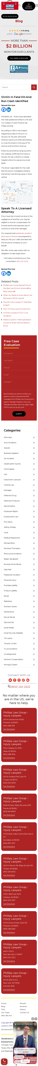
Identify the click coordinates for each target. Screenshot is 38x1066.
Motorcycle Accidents (12, 554)
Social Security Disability (13, 633)
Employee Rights (11, 511)
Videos (23, 1009)
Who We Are (6, 1016)
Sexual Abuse (9, 617)
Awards (7, 448)
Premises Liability (10, 585)
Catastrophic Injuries (12, 464)
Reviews (23, 1006)
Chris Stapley (9, 469)
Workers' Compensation (13, 659)
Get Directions (9, 729)
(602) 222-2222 (20, 686)
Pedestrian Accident (12, 575)
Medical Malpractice (12, 538)
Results (23, 1003)
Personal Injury (10, 580)
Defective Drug (10, 495)
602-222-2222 (22, 261)
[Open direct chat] (32, 1018)
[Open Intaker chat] (16, 1065)
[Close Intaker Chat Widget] (35, 1018)
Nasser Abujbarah (11, 559)
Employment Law (11, 517)
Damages (7, 490)
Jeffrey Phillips (10, 527)
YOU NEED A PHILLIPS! (19, 58)
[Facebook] (3, 109)
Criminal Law (9, 485)
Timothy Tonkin (10, 644)
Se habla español (29, 6)
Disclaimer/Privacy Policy (11, 1030)
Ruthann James (10, 607)
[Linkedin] (8, 109)
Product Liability (10, 591)
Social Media (9, 628)
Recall (6, 596)
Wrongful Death (10, 665)
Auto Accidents (10, 443)
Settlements (9, 612)
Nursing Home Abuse (12, 564)
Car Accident (9, 458)
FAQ (3, 1009)
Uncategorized (10, 654)
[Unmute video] (25, 1039)
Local (6, 533)
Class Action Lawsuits (12, 480)
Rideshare (8, 601)
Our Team (5, 1013)
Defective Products (12, 501)
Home (3, 1003)
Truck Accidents (10, 649)
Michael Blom (9, 543)
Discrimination (9, 506)
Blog (3, 1006)
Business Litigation (11, 453)
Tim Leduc (8, 638)
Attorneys (8, 437)
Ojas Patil (7, 570)
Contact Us (24, 1013)
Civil (5, 474)
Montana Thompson (12, 548)
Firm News (8, 522)
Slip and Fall (9, 622)
